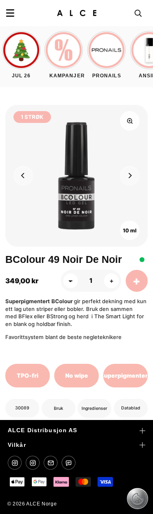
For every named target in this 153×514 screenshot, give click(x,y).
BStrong (57, 316)
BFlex (25, 316)
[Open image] (130, 121)
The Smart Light (114, 316)
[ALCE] (15, 463)
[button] (10, 13)
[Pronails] (33, 463)
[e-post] (51, 463)
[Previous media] (23, 176)
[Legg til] (137, 281)
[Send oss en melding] (68, 463)
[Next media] (130, 176)
